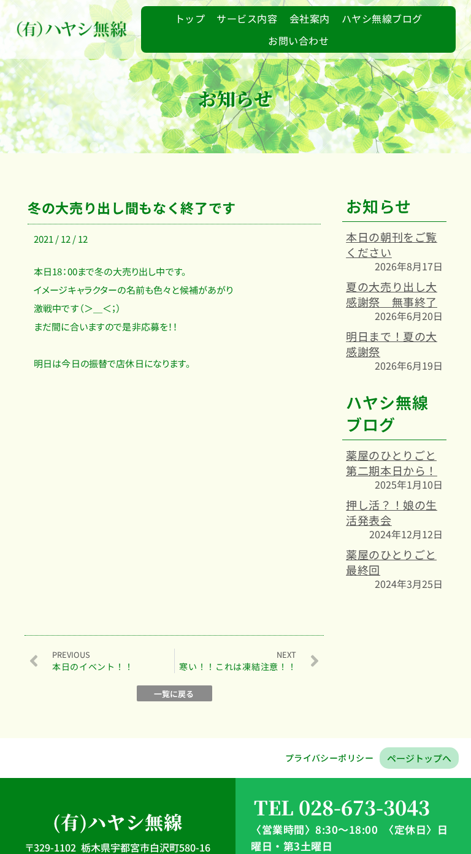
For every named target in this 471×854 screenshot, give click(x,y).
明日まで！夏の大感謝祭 (391, 343)
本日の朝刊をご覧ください (391, 244)
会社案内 (309, 18)
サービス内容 (246, 18)
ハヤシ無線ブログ (382, 18)
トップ (190, 18)
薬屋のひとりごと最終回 (391, 562)
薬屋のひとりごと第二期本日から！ (391, 462)
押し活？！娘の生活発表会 (391, 512)
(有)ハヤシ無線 (117, 821)
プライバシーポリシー (329, 758)
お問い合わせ (298, 40)
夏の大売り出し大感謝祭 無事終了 (391, 294)
